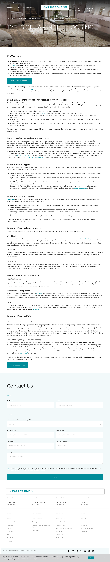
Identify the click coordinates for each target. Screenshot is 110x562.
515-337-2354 (35, 504)
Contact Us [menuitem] (84, 525)
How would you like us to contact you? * (19, 419)
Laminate (13, 65)
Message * (10, 452)
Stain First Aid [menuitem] (60, 522)
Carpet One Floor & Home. (16, 550)
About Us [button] (20, 12)
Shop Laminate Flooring (19, 81)
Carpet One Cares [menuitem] (86, 522)
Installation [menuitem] (59, 534)
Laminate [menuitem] (10, 531)
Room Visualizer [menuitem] (37, 519)
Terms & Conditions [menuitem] (87, 528)
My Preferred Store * (62, 441)
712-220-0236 (11, 504)
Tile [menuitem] (8, 534)
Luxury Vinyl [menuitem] (11, 522)
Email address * (60, 430)
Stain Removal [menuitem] (60, 519)
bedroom (35, 309)
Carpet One (10, 18)
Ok (91, 558)
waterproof (24, 353)
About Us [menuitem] (83, 519)
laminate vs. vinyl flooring (34, 157)
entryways (19, 282)
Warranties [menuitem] (59, 531)
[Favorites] (100, 10)
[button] (97, 10)
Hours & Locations (76, 9)
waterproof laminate (24, 155)
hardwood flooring (84, 239)
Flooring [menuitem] (9, 519)
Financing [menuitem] (10, 541)
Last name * (59, 400)
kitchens (39, 293)
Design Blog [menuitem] (35, 530)
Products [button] (9, 7)
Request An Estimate (89, 9)
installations (24, 327)
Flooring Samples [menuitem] (37, 522)
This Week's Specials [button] (24, 7)
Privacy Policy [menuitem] (85, 531)
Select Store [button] (10, 2)
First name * (10, 400)
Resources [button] (10, 12)
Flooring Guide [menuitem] (60, 525)
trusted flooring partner (29, 89)
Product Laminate (34, 18)
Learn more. (55, 559)
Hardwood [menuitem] (10, 525)
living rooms (43, 113)
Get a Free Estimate (17, 365)
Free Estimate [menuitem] (11, 538)
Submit (55, 477)
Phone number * (12, 430)
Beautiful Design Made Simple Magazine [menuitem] (41, 526)
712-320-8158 (60, 504)
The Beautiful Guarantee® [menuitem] (64, 528)
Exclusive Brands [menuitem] (61, 538)
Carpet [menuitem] (9, 528)
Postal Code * (11, 441)
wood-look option (80, 188)
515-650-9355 (84, 504)
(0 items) (104, 9)
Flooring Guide (21, 18)
